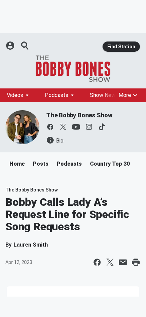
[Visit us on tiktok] (102, 127)
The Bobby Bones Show (79, 115)
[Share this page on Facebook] (97, 262)
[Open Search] (25, 45)
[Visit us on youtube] (76, 127)
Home (17, 164)
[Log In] (11, 45)
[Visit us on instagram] (89, 127)
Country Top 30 (110, 164)
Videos (15, 95)
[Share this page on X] (110, 262)
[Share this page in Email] (123, 262)
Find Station (121, 46)
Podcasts (56, 95)
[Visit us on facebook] (50, 127)
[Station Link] (73, 68)
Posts (41, 164)
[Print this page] (136, 262)
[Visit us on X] (63, 127)
